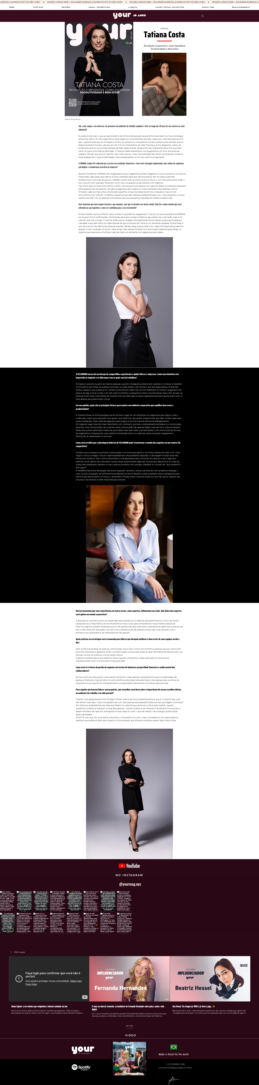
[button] (18, 952)
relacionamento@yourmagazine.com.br (175, 1067)
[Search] (203, 16)
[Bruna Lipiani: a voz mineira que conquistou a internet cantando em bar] (49, 978)
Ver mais (129, 1026)
